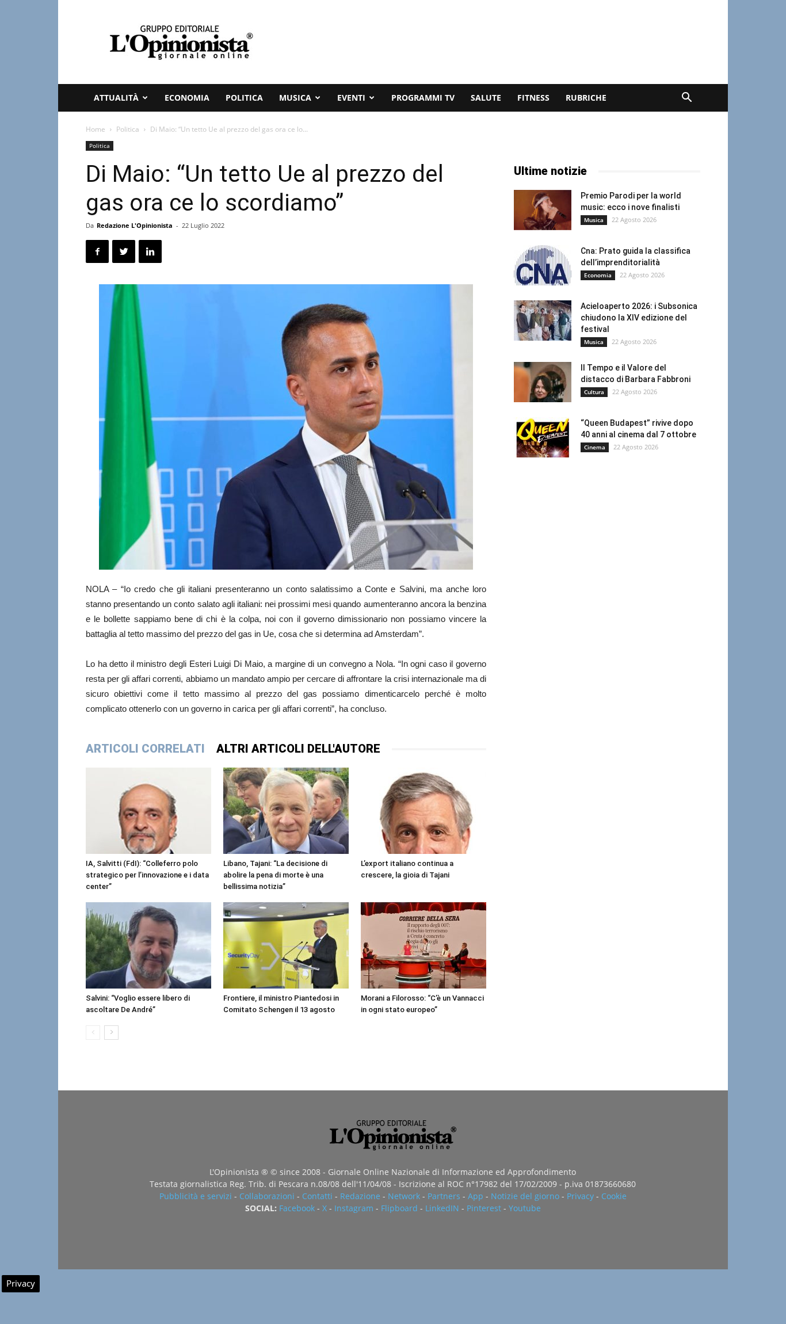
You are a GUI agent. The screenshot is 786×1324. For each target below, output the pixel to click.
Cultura (594, 392)
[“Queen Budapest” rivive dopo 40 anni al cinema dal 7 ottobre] (542, 437)
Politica (244, 97)
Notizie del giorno (525, 1196)
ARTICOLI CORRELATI (145, 749)
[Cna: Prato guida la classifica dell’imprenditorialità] (542, 265)
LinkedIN (442, 1208)
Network (404, 1196)
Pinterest (484, 1208)
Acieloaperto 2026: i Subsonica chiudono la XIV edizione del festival (639, 318)
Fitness (533, 97)
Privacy (580, 1196)
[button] (686, 98)
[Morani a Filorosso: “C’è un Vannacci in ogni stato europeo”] (423, 945)
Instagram (353, 1208)
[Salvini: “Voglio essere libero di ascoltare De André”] (148, 945)
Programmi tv (423, 97)
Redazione (360, 1196)
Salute (486, 97)
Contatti (317, 1196)
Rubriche (586, 97)
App (475, 1196)
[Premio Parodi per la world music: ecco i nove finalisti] (542, 210)
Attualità (116, 97)
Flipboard (399, 1208)
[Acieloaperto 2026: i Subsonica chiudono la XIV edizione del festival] (542, 320)
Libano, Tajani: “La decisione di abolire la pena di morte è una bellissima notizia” (275, 875)
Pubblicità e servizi (195, 1196)
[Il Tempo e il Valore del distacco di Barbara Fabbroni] (542, 382)
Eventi (351, 97)
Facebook (297, 1208)
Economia (187, 97)
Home (95, 129)
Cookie (614, 1196)
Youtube (525, 1208)
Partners (444, 1196)
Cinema (594, 447)
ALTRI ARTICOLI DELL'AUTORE (298, 749)
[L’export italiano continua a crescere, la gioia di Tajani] (423, 811)
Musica (295, 97)
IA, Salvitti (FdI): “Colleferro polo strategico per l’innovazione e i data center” (147, 875)
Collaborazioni (267, 1196)
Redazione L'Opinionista (135, 225)
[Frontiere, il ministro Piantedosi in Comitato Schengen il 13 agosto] (286, 945)
